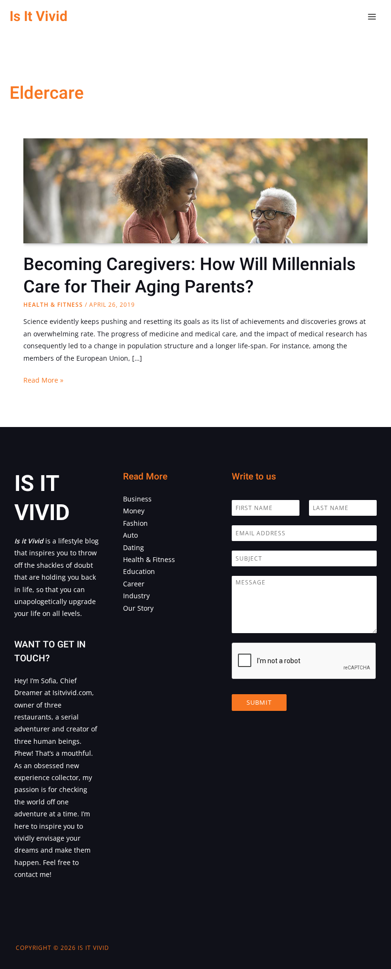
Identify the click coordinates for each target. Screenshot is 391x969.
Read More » (43, 380)
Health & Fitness (53, 305)
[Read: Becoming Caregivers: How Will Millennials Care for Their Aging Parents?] (195, 236)
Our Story (138, 608)
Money (133, 510)
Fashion (135, 523)
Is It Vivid (38, 16)
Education (139, 571)
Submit (259, 702)
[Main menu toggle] (372, 17)
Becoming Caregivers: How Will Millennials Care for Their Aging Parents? (189, 276)
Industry (136, 595)
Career (133, 583)
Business (137, 498)
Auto (130, 535)
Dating (133, 547)
